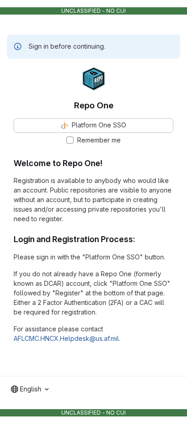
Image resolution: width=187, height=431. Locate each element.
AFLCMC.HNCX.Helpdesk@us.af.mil (66, 338)
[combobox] (30, 389)
